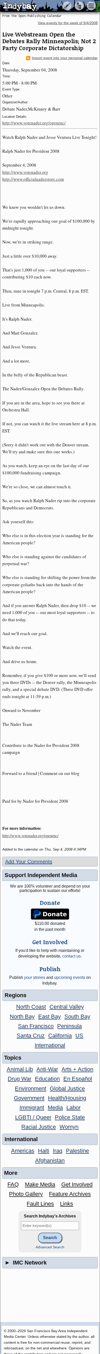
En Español (77, 1079)
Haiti (43, 1151)
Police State (70, 1117)
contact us (71, 956)
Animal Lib (20, 1069)
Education (47, 1079)
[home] (48, 6)
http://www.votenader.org (25, 172)
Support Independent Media (41, 875)
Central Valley (66, 1007)
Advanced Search (50, 1247)
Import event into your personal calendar (65, 58)
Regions (15, 995)
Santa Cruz (31, 1035)
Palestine (77, 1151)
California (60, 1035)
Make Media (40, 1184)
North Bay (22, 1016)
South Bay (77, 1016)
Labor (73, 1107)
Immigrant (31, 1107)
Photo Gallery (26, 1194)
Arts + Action (77, 1069)
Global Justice (67, 1088)
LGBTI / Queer (33, 1117)
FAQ (13, 1184)
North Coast (31, 1007)
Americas (22, 1151)
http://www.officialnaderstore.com (33, 179)
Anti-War (47, 1069)
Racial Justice (38, 1127)
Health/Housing (67, 1098)
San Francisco (36, 1026)
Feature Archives (70, 1194)
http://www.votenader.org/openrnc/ (34, 123)
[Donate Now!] (50, 914)
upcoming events (69, 977)
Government (29, 1098)
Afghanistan (50, 1160)
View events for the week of (68, 23)
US (79, 1035)
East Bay (49, 1016)
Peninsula (69, 1026)
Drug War (19, 1079)
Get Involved (77, 1184)
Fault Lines (40, 1203)
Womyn (68, 1127)
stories (34, 977)
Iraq (57, 1151)
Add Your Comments (28, 861)
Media (55, 1107)
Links (66, 1203)
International (50, 1045)
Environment (30, 1088)
